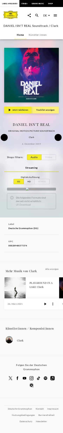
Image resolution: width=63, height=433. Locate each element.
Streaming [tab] (31, 167)
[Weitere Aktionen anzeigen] (52, 303)
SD (18, 181)
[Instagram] (31, 378)
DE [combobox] (45, 15)
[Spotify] (31, 189)
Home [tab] (20, 34)
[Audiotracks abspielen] (45, 303)
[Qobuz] (31, 385)
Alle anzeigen (52, 269)
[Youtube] (24, 378)
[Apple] (52, 378)
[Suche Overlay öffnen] (36, 15)
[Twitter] (10, 378)
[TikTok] (38, 378)
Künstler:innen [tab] (38, 34)
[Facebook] (17, 378)
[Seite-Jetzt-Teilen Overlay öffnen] (29, 15)
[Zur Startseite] (15, 19)
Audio (34, 157)
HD (29, 181)
